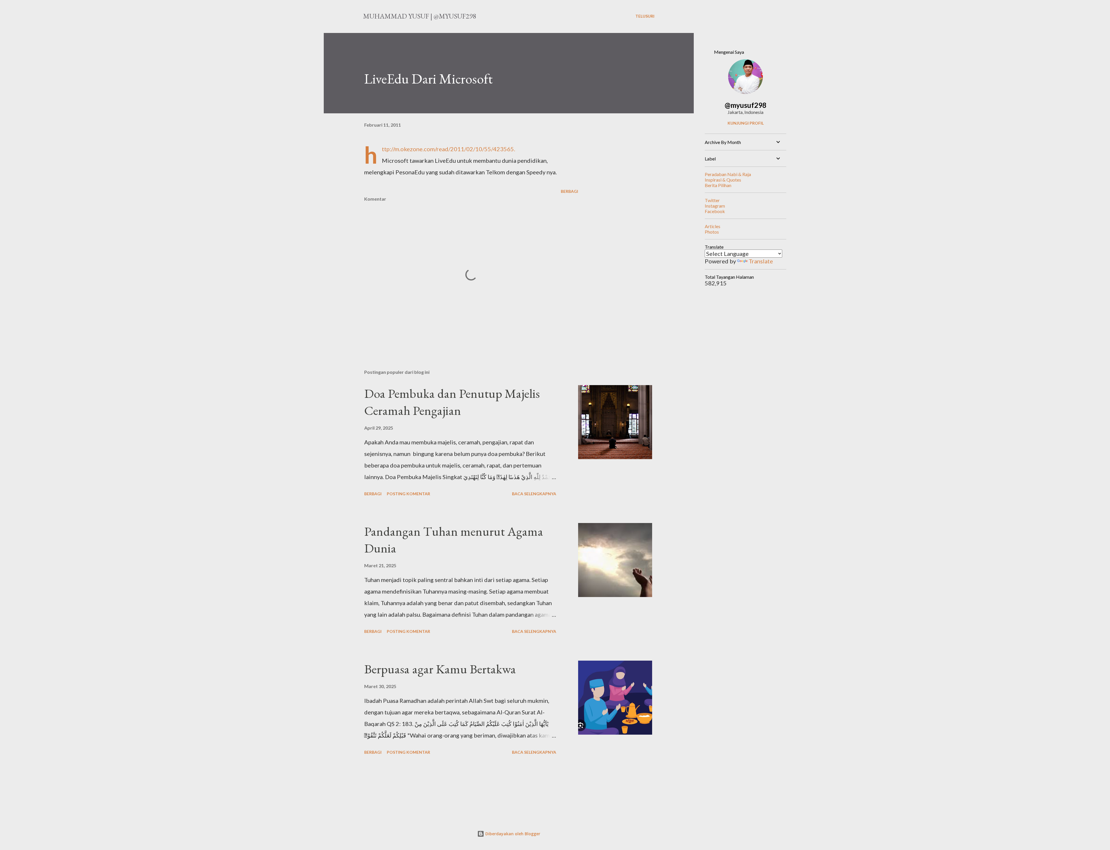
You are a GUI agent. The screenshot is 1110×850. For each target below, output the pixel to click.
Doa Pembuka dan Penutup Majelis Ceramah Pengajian (452, 402)
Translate (761, 261)
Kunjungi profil (746, 123)
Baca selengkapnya (534, 493)
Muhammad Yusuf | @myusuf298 (419, 16)
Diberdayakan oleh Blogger (512, 833)
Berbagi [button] (569, 191)
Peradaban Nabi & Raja (728, 174)
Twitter (712, 200)
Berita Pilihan (718, 185)
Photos (712, 231)
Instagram (715, 205)
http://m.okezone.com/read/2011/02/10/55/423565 (448, 148)
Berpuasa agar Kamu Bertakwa (440, 669)
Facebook (715, 211)
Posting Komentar (408, 493)
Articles (712, 226)
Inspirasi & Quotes (723, 179)
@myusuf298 (745, 105)
